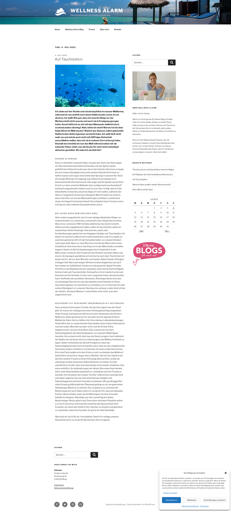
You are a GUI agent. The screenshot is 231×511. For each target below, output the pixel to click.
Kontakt (117, 29)
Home (57, 29)
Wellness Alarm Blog (74, 29)
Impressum (204, 506)
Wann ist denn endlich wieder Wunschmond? (151, 184)
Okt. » (167, 231)
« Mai (141, 231)
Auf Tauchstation (68, 59)
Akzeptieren (171, 500)
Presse (92, 29)
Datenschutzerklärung (190, 506)
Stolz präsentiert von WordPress (141, 504)
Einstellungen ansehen (215, 500)
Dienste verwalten (170, 493)
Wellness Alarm (96, 11)
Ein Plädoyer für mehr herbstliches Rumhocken (152, 174)
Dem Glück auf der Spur (142, 189)
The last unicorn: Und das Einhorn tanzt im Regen (153, 169)
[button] (225, 473)
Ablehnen (191, 500)
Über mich (104, 29)
